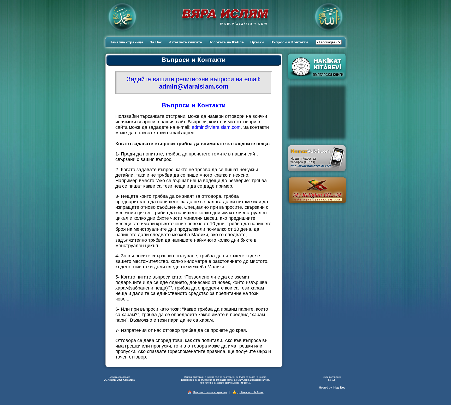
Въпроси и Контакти (289, 42)
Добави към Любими (251, 392)
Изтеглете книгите (185, 42)
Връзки (257, 42)
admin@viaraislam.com (216, 127)
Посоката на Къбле (226, 42)
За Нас (156, 42)
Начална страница (126, 42)
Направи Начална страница (210, 392)
